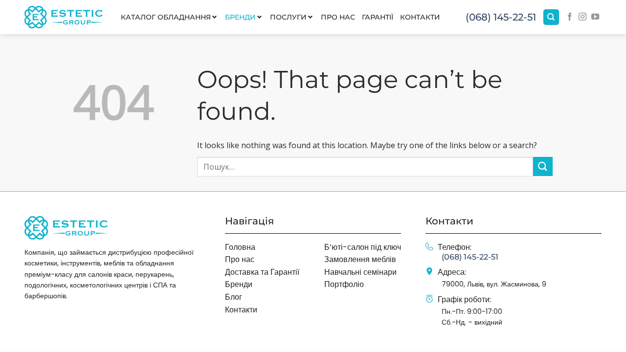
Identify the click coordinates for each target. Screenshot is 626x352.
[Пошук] (551, 17)
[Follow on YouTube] (595, 17)
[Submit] (543, 166)
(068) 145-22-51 (501, 17)
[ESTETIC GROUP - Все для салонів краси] (63, 17)
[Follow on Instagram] (582, 17)
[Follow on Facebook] (570, 17)
